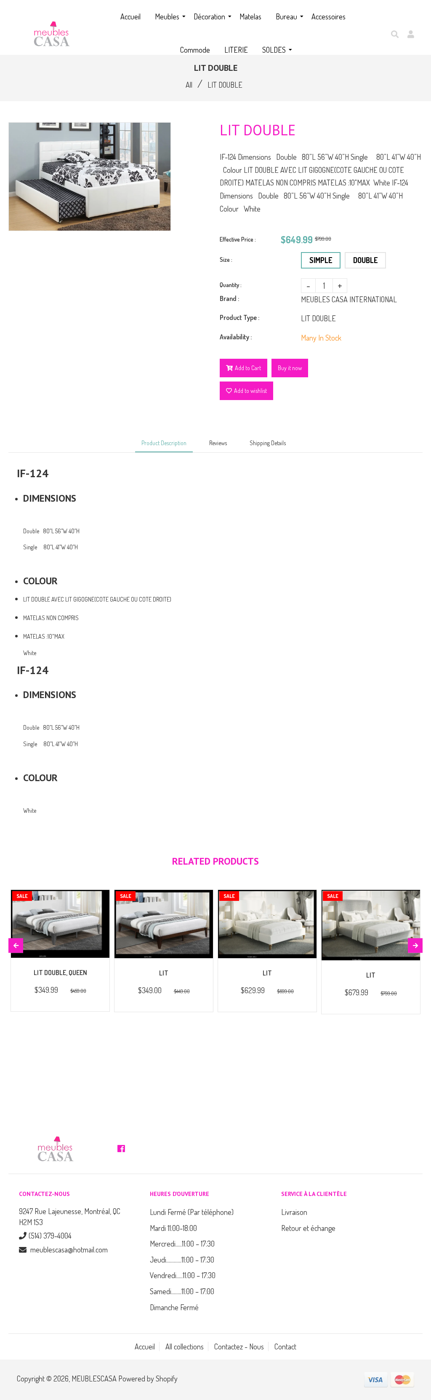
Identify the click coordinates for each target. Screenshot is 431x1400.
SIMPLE (320, 260)
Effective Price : (238, 239)
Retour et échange (308, 1228)
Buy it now (290, 367)
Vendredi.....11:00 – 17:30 (183, 1275)
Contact (285, 1346)
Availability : (236, 337)
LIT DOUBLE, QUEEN (60, 972)
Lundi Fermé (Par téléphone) (192, 1212)
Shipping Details (268, 442)
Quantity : (231, 284)
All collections (184, 1346)
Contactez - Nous (239, 1346)
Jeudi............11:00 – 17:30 (182, 1259)
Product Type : (239, 317)
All (189, 84)
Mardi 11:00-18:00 (173, 1228)
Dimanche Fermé (174, 1307)
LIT (163, 973)
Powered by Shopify (148, 1378)
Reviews (218, 442)
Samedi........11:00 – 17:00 (182, 1291)
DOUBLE (365, 260)
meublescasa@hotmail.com (69, 1249)
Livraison (294, 1212)
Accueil (145, 1346)
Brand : (229, 298)
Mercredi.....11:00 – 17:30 (182, 1243)
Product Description (163, 442)
